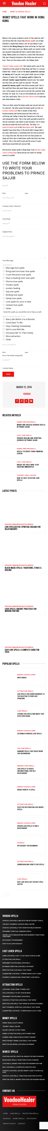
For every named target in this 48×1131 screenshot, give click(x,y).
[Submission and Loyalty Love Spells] (8, 863)
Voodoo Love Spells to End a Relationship (28, 827)
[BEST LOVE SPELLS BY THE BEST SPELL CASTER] (8, 881)
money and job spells (26, 422)
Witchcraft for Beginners (27, 845)
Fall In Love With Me (15, 329)
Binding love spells (14, 295)
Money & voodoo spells (20, 11)
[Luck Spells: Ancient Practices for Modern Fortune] (24, 590)
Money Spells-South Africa (12, 1023)
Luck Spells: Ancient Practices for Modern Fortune (20, 610)
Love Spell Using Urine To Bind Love (15, 989)
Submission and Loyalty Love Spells (30, 864)
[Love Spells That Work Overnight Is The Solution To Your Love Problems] (8, 695)
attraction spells (25, 691)
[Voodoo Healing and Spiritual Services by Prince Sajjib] (8, 438)
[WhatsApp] (31, 29)
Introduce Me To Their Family (19, 332)
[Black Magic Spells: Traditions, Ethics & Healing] (24, 549)
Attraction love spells (11, 959)
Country (6, 360)
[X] (16, 29)
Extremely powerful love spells (29, 733)
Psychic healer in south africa (19, 524)
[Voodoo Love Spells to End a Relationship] (8, 825)
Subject (5, 223)
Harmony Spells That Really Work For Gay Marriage (30, 752)
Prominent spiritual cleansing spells (16, 931)
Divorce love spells (14, 281)
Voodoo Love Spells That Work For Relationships (21, 928)
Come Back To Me (14, 322)
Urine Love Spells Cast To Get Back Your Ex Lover (21, 956)
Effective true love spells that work (16, 970)
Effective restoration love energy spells (30, 808)
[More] (39, 29)
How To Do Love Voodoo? (12, 944)
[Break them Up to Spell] (8, 788)
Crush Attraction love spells (18, 274)
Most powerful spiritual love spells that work (21, 1007)
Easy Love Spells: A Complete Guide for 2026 (22, 650)
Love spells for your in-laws (18, 301)
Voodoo (20, 843)
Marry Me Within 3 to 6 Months (20, 319)
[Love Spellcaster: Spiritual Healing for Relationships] (24, 508)
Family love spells (14, 298)
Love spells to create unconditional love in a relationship (26, 770)
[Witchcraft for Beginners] (8, 844)
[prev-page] (4, 895)
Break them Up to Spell (26, 789)
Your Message (8, 236)
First (4, 193)
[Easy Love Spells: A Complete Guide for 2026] (24, 631)
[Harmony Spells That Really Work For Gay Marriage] (8, 751)
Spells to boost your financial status (30, 452)
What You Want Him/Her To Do (13, 316)
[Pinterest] (24, 29)
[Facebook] (9, 29)
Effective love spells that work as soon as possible (22, 1003)
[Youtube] (31, 401)
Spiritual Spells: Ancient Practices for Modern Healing (23, 1079)
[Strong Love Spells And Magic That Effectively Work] (8, 713)
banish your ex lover (26, 674)
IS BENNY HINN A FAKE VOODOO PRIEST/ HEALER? (19, 1037)
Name (5, 185)
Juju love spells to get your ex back (16, 993)
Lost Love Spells (24, 435)
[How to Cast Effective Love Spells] (8, 478)
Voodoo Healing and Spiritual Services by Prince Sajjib (29, 439)
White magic (22, 677)
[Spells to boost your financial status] (8, 451)
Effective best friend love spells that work (19, 1041)
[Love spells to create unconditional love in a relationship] (8, 769)
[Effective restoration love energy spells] (8, 807)
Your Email (6, 211)
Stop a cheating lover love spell (20, 278)
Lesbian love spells (14, 305)
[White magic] (8, 676)
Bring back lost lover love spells (20, 271)
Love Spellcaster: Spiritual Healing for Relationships (22, 528)
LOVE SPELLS (7, 265)
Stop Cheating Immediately (18, 326)
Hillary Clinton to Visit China (13, 1030)
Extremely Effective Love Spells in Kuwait (18, 966)
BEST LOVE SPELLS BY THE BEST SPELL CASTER (30, 883)
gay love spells (24, 748)
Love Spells (22, 711)
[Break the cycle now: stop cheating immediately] (8, 464)
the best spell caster (26, 475)
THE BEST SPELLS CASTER (11, 1026)
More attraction (13, 336)
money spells (30, 40)
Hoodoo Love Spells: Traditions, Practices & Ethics (22, 1076)
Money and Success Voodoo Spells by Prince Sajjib (31, 425)
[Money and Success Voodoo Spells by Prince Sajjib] (8, 424)
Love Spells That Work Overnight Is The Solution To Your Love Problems (30, 696)
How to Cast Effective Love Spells (28, 479)
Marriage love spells (15, 268)
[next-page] (7, 895)
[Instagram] (22, 401)
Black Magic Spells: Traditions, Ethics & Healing (23, 568)
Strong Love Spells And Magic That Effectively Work (30, 714)
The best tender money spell (12, 66)
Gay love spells (12, 291)
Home (4, 11)
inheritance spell (28, 127)
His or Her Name (9, 345)
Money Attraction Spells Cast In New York (18, 1033)
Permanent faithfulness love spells (16, 963)
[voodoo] (20, 393)
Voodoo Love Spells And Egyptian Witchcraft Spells (22, 920)
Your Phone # (8, 198)
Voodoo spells (12, 284)
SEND (8, 374)
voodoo (27, 393)
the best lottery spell (30, 96)
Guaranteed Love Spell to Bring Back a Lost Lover (21, 974)
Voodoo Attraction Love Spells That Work (19, 1000)
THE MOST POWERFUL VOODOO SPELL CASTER (18, 924)
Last (26, 193)
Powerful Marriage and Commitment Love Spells (21, 977)
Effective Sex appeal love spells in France (18, 1044)
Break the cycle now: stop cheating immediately (28, 465)
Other (8, 308)
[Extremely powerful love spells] (8, 732)
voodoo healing (13, 288)
